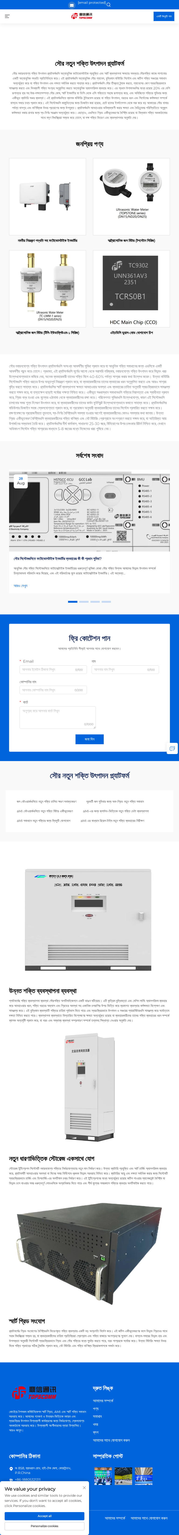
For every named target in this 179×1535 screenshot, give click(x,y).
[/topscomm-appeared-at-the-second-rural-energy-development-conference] (123, 1476)
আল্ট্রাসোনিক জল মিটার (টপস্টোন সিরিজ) (131, 240)
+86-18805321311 (28, 1479)
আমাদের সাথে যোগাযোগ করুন (111, 1440)
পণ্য (95, 1408)
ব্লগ (95, 1432)
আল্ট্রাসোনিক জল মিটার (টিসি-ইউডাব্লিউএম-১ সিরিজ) (47, 332)
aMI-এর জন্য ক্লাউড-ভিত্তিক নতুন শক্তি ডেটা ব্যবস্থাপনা (116, 811)
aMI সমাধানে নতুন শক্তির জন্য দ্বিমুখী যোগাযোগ (43, 821)
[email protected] (92, 2)
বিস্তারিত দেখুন (48, 196)
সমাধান (97, 1416)
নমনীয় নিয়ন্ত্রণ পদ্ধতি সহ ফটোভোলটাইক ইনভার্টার (47, 240)
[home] (82, 16)
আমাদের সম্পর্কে (103, 1400)
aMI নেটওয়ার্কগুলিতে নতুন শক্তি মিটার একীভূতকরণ (45, 811)
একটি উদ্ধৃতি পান (164, 16)
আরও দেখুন (20, 586)
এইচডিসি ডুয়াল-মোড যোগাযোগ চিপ (131, 332)
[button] (72, 602)
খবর (95, 1424)
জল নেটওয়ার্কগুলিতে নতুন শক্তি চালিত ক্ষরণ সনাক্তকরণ (46, 801)
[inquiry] (172, 748)
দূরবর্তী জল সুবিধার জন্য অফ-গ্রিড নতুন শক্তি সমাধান (115, 801)
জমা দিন (89, 739)
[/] (34, 1393)
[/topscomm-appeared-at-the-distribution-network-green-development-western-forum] (103, 1476)
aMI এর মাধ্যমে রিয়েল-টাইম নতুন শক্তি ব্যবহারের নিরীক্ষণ (112, 821)
